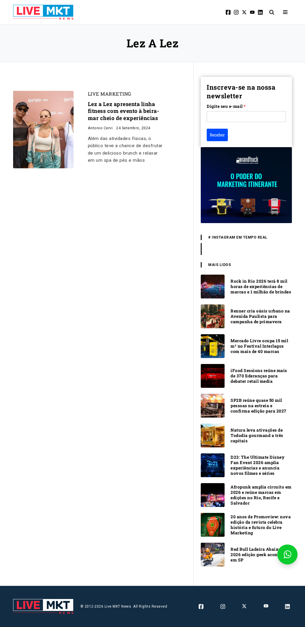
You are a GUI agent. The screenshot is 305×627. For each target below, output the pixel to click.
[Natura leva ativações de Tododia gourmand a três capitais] (213, 435)
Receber (217, 135)
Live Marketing (109, 93)
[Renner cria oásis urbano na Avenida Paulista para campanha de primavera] (213, 316)
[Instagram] (237, 12)
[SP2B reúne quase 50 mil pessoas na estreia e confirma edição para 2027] (213, 405)
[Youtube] (253, 12)
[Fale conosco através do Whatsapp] (287, 554)
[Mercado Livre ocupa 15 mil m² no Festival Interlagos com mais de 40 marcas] (213, 345)
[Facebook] (229, 12)
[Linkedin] (261, 12)
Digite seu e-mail (226, 106)
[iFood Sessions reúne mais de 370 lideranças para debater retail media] (213, 375)
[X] (245, 12)
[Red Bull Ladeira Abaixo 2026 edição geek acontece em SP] (213, 554)
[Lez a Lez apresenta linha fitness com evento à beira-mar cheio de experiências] (43, 129)
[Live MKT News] (43, 12)
